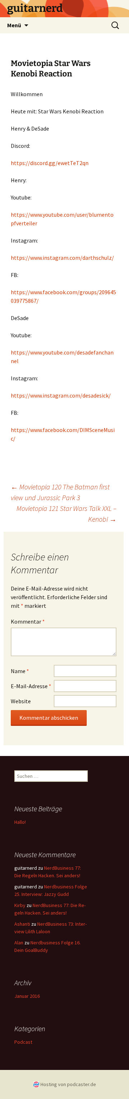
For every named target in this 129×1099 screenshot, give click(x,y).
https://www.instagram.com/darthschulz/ (62, 257)
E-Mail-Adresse (31, 686)
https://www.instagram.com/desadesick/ (61, 395)
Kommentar (28, 621)
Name (20, 671)
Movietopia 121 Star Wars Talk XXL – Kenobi (66, 513)
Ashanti (22, 924)
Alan (18, 942)
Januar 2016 (27, 996)
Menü (14, 25)
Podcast (23, 1042)
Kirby (19, 905)
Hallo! (20, 822)
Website (21, 701)
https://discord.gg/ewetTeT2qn (50, 162)
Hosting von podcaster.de (68, 1084)
